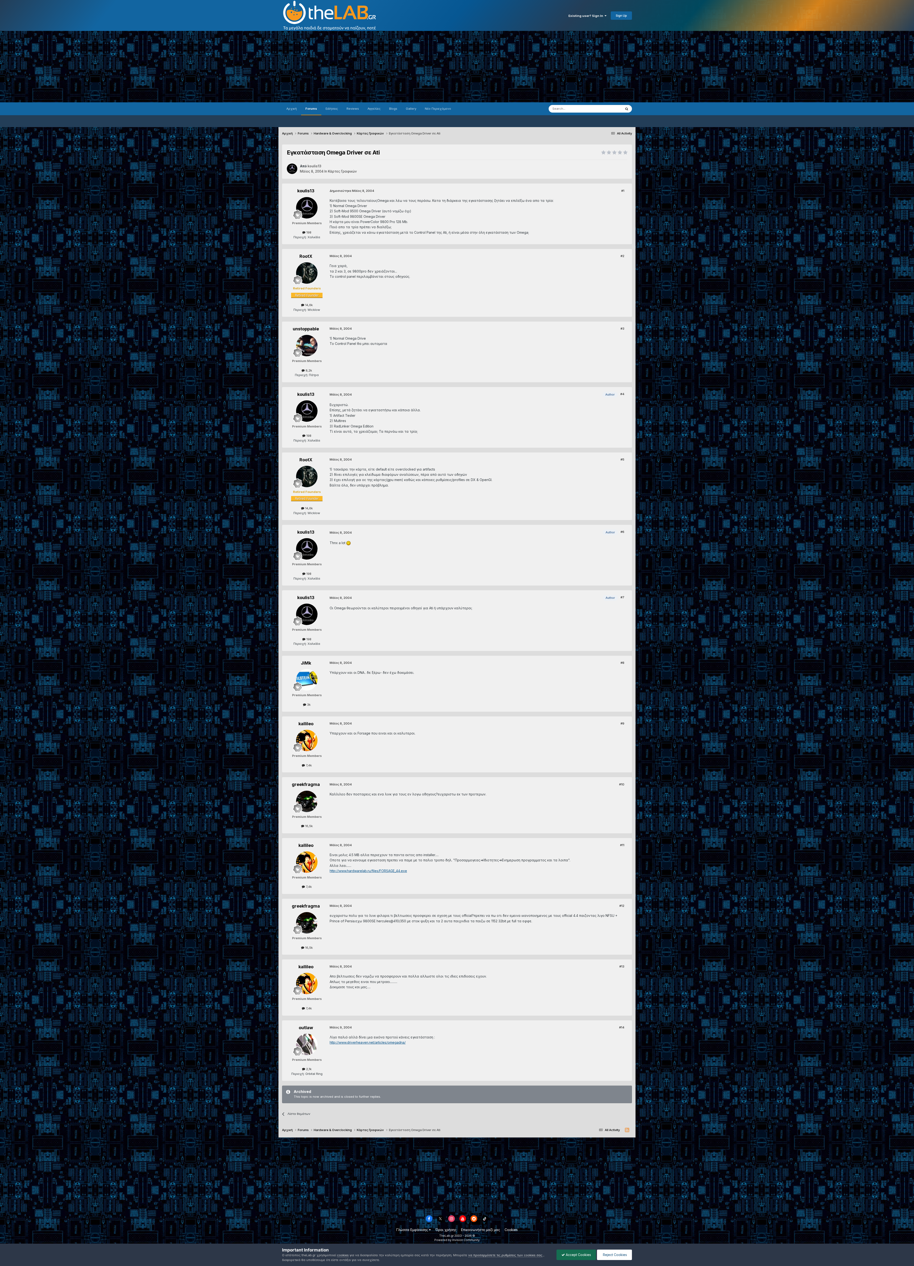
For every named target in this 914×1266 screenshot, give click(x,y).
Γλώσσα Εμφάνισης (412, 1230)
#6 (622, 532)
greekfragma (306, 784)
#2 (622, 256)
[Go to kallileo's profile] (307, 740)
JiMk (306, 662)
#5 (622, 459)
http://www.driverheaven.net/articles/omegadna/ (368, 1042)
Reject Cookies (614, 1255)
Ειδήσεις (332, 108)
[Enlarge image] (348, 543)
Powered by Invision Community (457, 1240)
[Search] (626, 109)
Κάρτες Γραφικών (342, 171)
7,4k (308, 765)
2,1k (308, 1069)
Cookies (511, 1230)
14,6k (308, 305)
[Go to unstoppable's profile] (307, 345)
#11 (622, 845)
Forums (311, 108)
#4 (622, 394)
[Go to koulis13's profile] (292, 169)
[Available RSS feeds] (627, 1130)
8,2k (308, 370)
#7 (622, 597)
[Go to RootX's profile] (307, 273)
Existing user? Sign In (586, 16)
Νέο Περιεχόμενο (438, 108)
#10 (621, 784)
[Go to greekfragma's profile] (307, 801)
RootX (305, 256)
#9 (622, 723)
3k (308, 704)
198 (308, 232)
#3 (622, 328)
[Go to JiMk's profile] (307, 679)
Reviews (353, 108)
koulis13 (305, 190)
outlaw (306, 1027)
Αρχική (291, 108)
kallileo (305, 723)
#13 (621, 966)
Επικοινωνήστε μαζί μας (480, 1230)
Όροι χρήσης (446, 1230)
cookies (343, 1255)
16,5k (308, 826)
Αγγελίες (374, 108)
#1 (622, 191)
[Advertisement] (457, 66)
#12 (621, 906)
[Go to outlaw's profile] (307, 1044)
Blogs (393, 108)
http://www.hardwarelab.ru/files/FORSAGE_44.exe (368, 871)
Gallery (411, 108)
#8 (622, 663)
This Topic (607, 108)
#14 (621, 1027)
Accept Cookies (578, 1255)
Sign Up (621, 15)
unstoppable (306, 328)
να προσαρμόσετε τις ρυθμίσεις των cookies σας (505, 1255)
